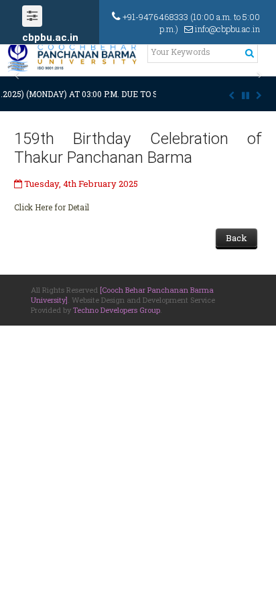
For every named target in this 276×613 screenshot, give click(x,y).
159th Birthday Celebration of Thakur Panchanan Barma (138, 148)
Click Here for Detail (51, 207)
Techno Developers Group (116, 310)
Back (236, 238)
